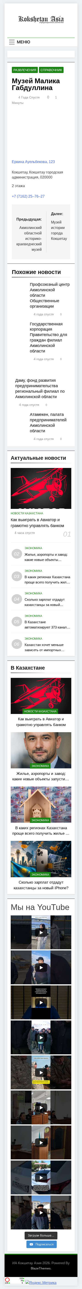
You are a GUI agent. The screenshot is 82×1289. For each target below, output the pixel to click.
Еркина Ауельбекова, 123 (33, 162)
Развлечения (24, 70)
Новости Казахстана (27, 513)
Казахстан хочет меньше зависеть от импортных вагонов (44, 650)
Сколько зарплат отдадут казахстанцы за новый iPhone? (45, 605)
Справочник (51, 70)
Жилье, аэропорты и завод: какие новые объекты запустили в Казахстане (46, 560)
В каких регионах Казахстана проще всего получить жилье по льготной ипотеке (47, 582)
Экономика (33, 548)
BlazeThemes (41, 1268)
